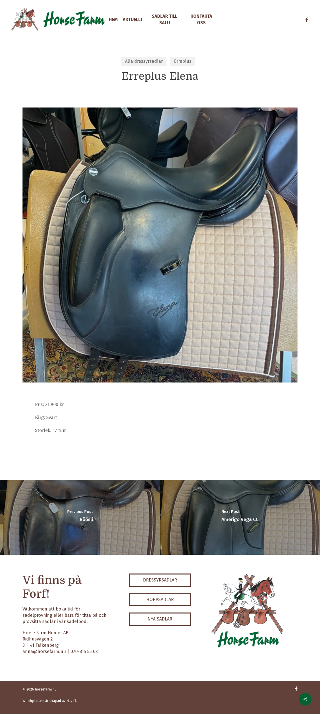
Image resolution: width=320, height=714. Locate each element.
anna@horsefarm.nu (44, 651)
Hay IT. (71, 701)
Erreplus (183, 61)
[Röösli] (80, 517)
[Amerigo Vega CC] (240, 517)
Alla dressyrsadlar (144, 61)
